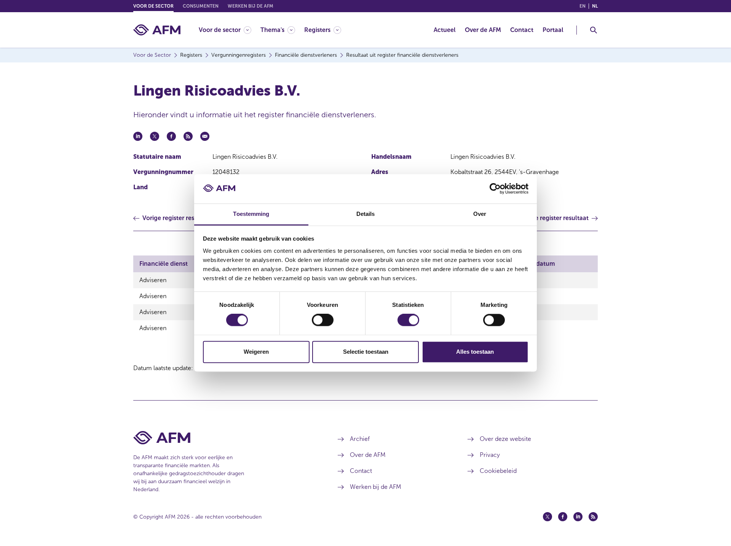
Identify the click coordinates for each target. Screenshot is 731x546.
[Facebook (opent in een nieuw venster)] (562, 516)
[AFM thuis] (156, 29)
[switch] (323, 320)
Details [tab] (365, 214)
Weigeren (256, 351)
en (582, 6)
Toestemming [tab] (251, 214)
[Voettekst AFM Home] (224, 437)
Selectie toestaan (365, 351)
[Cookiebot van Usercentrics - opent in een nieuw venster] (495, 189)
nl (595, 6)
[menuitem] (229, 30)
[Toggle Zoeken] (593, 30)
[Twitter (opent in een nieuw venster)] (547, 516)
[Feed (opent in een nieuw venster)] (593, 516)
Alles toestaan (475, 351)
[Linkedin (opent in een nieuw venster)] (578, 516)
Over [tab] (479, 214)
